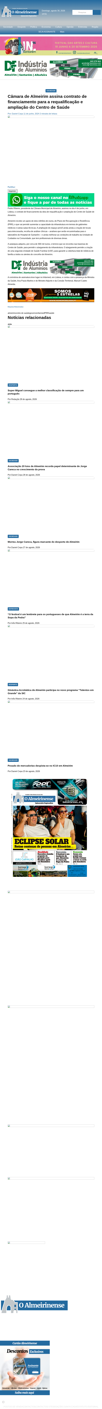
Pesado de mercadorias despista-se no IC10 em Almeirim (40, 765)
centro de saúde (22, 313)
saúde (51, 313)
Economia (46, 27)
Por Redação (13, 399)
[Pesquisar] (97, 12)
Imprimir (12, 191)
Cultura (58, 27)
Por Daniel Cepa (15, 475)
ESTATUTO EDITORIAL (87, 1407)
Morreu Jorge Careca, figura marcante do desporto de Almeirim (43, 542)
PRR (46, 313)
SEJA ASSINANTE (46, 32)
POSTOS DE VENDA (13, 1407)
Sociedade (8, 27)
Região (95, 27)
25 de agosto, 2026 (31, 623)
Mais (62, 32)
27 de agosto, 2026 (31, 547)
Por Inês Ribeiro (15, 623)
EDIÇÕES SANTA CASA (65, 1407)
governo (33, 313)
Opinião (70, 27)
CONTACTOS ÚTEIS (44, 1407)
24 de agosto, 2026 (31, 699)
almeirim (11, 313)
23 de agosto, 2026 (31, 771)
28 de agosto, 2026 (28, 399)
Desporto (22, 27)
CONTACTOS (29, 1407)
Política (33, 27)
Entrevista (82, 27)
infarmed (40, 313)
